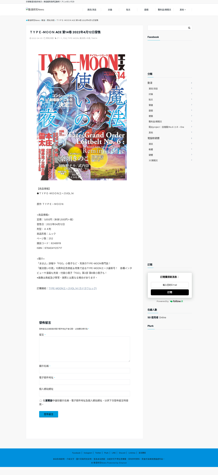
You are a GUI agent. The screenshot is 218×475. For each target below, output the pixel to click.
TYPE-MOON (73, 38)
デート (59, 38)
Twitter (98, 453)
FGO (65, 38)
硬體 (151, 155)
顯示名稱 (44, 365)
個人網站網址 (46, 388)
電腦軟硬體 (153, 138)
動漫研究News (100, 463)
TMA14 (94, 38)
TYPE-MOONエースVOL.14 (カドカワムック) (73, 288)
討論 (110, 9)
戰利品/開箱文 (164, 9)
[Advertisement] (171, 58)
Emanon (123, 463)
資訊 (151, 144)
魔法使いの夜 (85, 38)
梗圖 (151, 116)
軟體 (151, 149)
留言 (42, 334)
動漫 (150, 82)
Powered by (163, 301)
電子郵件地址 (47, 377)
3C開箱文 (153, 160)
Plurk (106, 453)
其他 (182, 9)
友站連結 (142, 453)
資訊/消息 (91, 9)
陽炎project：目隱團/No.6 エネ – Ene (166, 127)
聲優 (151, 105)
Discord (122, 453)
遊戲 (146, 9)
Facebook (76, 453)
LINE (114, 453)
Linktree (132, 453)
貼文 (128, 9)
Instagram (88, 453)
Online (157, 317)
